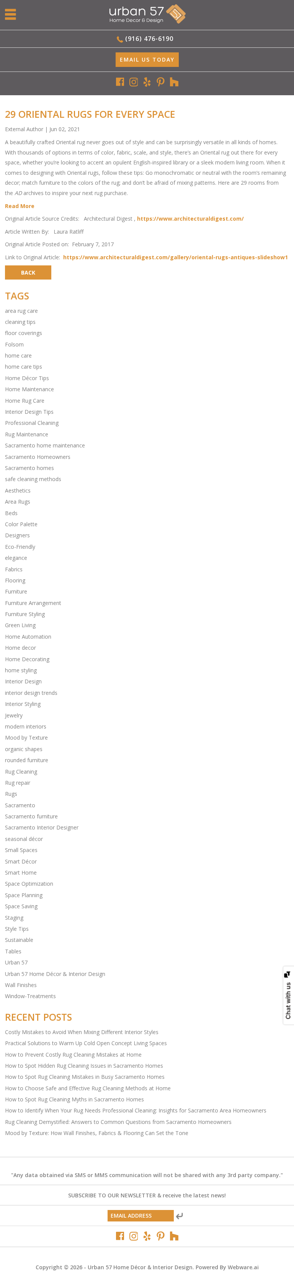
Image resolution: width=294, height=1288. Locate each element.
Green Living (20, 625)
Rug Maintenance (26, 434)
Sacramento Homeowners (37, 456)
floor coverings (23, 333)
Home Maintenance (29, 389)
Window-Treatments (30, 996)
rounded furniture (26, 760)
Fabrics (14, 569)
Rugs (11, 793)
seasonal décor (24, 838)
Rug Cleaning (21, 771)
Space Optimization (29, 883)
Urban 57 (16, 962)
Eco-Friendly (20, 546)
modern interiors (25, 726)
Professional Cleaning (32, 422)
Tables (13, 951)
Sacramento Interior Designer (41, 827)
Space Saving (21, 906)
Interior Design (23, 681)
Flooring (15, 580)
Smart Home (21, 872)
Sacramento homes (29, 468)
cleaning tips (20, 321)
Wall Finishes (21, 985)
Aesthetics (18, 490)
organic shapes (23, 749)
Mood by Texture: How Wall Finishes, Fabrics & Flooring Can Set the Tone (96, 1133)
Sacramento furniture (31, 816)
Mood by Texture (26, 737)
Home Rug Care (24, 400)
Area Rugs (17, 501)
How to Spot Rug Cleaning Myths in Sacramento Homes (74, 1099)
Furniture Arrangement (33, 603)
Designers (17, 535)
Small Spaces (21, 850)
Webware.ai (243, 1267)
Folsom (14, 344)
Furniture (16, 591)
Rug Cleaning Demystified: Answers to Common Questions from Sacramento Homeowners (118, 1121)
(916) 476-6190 (149, 38)
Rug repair (17, 782)
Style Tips (17, 928)
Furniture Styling (25, 614)
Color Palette (21, 524)
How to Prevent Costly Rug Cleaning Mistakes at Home (73, 1054)
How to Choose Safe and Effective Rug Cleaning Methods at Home (88, 1088)
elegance (16, 557)
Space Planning (23, 895)
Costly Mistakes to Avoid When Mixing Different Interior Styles (81, 1032)
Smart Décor (21, 861)
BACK (28, 272)
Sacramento (20, 805)
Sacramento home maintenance (45, 445)
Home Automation (28, 636)
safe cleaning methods (33, 479)
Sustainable (19, 939)
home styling (21, 670)
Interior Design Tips (29, 411)
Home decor (20, 647)
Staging (14, 917)
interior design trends (31, 692)
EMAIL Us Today (147, 59)
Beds (11, 513)
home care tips (23, 366)
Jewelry (14, 715)
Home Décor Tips (27, 378)
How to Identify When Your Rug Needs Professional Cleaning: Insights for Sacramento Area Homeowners (135, 1110)
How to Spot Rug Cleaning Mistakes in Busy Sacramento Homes (85, 1076)
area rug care (21, 310)
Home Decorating (27, 659)
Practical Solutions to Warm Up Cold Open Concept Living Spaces (86, 1043)
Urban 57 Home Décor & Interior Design (55, 973)
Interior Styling (23, 703)
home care (18, 355)
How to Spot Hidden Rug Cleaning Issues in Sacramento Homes (84, 1065)
